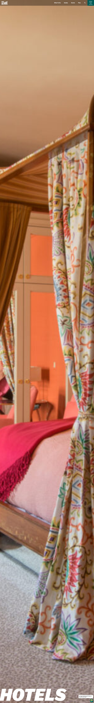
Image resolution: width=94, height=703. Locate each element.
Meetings (90, 1)
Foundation (90, 4)
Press (91, 3)
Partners (90, 2)
